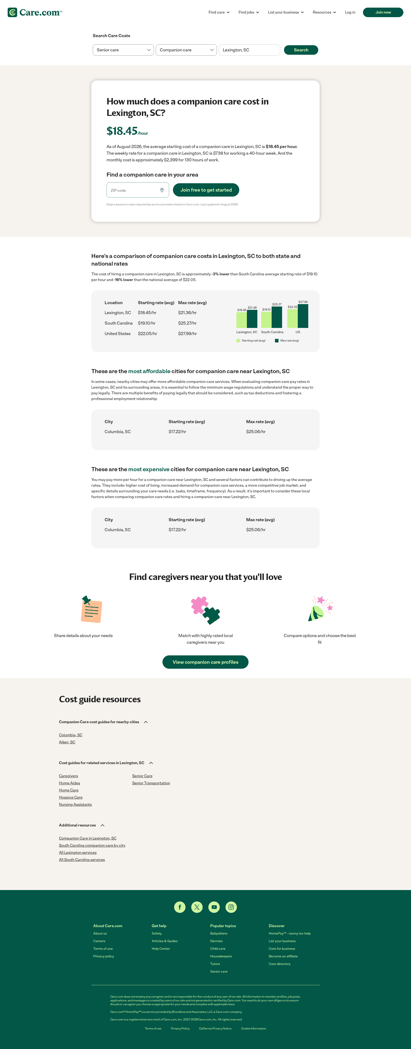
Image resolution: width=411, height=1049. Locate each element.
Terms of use (103, 949)
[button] (104, 722)
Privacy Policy (180, 1028)
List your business (282, 941)
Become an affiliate (283, 956)
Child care (217, 949)
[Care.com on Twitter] (197, 907)
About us (100, 933)
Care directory (279, 964)
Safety (157, 933)
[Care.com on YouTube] (214, 907)
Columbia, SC (118, 431)
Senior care (219, 972)
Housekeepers (221, 956)
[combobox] (249, 50)
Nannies (216, 941)
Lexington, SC (118, 312)
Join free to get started (206, 190)
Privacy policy (103, 956)
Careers (99, 941)
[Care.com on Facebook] (180, 907)
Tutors (215, 964)
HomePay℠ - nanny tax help (290, 933)
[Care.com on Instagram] (231, 907)
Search (301, 50)
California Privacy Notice (215, 1028)
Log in (350, 12)
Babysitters (218, 933)
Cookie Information (253, 1028)
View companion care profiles (205, 662)
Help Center (161, 949)
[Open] (280, 50)
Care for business (282, 949)
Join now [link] (383, 12)
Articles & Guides (165, 941)
